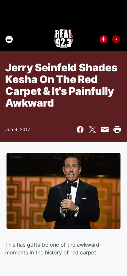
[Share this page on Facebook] (80, 129)
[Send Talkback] (103, 39)
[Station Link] (63, 39)
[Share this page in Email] (104, 129)
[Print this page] (117, 129)
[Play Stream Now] (116, 39)
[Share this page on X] (92, 129)
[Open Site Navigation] (9, 39)
